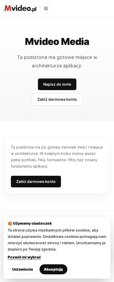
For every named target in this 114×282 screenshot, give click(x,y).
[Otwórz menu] (46, 8)
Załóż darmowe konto (57, 99)
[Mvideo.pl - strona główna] (20, 8)
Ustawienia (22, 269)
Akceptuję (53, 269)
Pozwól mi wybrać (24, 257)
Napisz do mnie (57, 84)
